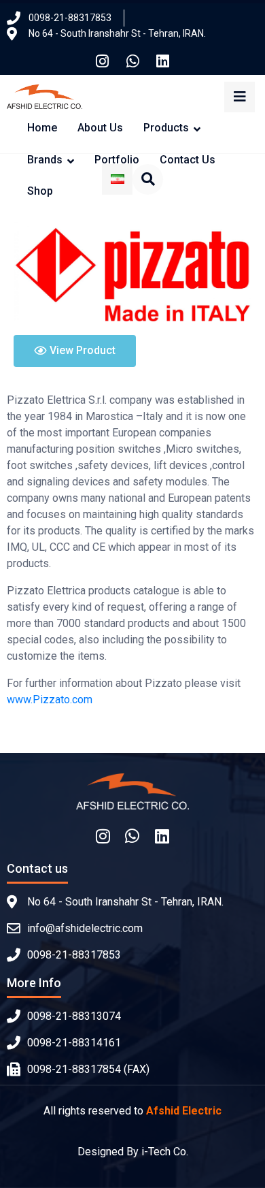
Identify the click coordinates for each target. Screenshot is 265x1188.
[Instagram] (102, 61)
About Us (100, 127)
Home (42, 127)
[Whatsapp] (132, 61)
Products (166, 127)
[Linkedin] (163, 61)
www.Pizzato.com (49, 699)
